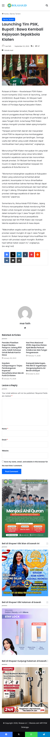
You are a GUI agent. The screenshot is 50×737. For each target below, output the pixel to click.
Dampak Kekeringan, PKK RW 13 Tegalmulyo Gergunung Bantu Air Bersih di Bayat (36, 367)
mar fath (8, 46)
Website (5, 451)
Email (5, 440)
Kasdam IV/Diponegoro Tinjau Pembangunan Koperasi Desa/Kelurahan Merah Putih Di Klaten (13, 369)
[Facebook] (6, 254)
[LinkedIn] (19, 254)
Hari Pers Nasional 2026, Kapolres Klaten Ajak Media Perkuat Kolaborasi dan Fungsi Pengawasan (36, 347)
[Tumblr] (25, 254)
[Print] (19, 260)
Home (6, 14)
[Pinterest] (31, 254)
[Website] (25, 327)
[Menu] (3, 6)
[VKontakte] (6, 260)
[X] (13, 254)
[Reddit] (37, 254)
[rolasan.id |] (16, 5)
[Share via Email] (13, 260)
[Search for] (47, 6)
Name (5, 429)
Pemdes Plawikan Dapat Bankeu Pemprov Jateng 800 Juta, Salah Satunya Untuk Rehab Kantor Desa (12, 348)
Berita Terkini (15, 14)
